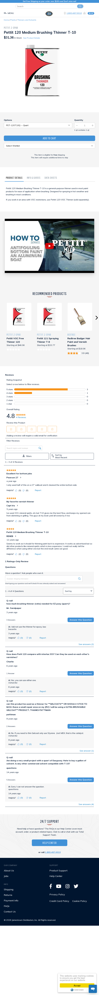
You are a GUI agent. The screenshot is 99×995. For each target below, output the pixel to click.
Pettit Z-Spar (11, 27)
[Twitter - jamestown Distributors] (76, 887)
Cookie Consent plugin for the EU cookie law (77, 989)
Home (6, 20)
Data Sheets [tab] (51, 177)
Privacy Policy (57, 894)
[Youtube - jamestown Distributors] (58, 887)
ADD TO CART (49, 138)
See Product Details (31, 38)
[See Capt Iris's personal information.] (17, 506)
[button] (11, 429)
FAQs (6, 906)
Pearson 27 (12, 477)
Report (38, 490)
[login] (83, 13)
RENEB (9, 536)
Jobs (6, 876)
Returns (8, 895)
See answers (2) (86, 644)
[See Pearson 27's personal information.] (20, 477)
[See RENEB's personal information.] (15, 536)
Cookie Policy (79, 901)
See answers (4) (86, 804)
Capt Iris (10, 505)
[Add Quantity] (92, 125)
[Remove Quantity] (76, 125)
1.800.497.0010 (74, 13)
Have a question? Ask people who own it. (24, 573)
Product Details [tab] (14, 177)
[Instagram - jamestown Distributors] (67, 887)
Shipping (8, 889)
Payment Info (11, 900)
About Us (9, 870)
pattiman (11, 714)
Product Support (58, 870)
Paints (13, 20)
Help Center (49, 842)
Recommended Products (49, 293)
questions (11, 768)
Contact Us (10, 911)
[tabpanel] (49, 197)
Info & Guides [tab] (33, 177)
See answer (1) (87, 751)
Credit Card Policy (59, 901)
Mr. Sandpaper (13, 608)
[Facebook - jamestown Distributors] (50, 887)
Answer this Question (81, 619)
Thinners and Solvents (26, 20)
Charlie (10, 661)
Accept (77, 985)
